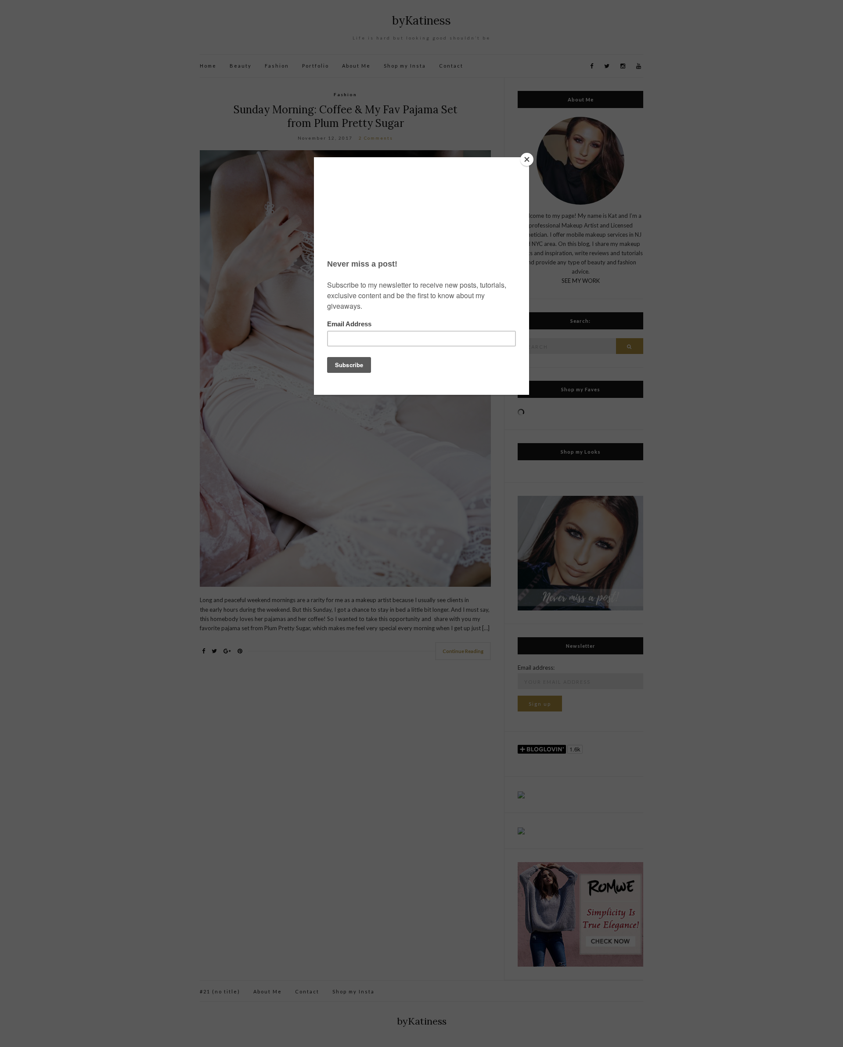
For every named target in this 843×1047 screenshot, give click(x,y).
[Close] (526, 159)
